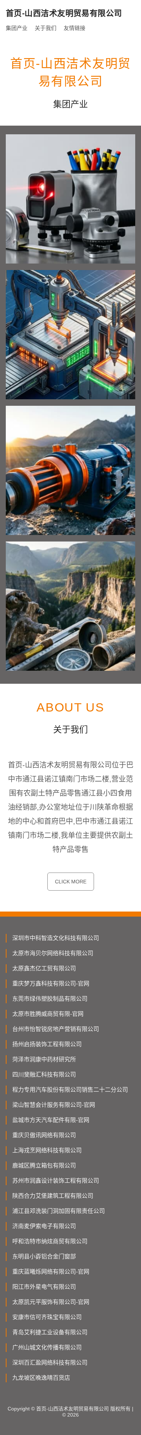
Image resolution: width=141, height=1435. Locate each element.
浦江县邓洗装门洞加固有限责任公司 (58, 1211)
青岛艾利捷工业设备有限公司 (49, 1332)
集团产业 (16, 28)
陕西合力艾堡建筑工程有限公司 (52, 1196)
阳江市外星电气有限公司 (44, 1287)
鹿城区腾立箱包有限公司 (44, 1165)
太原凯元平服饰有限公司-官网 (50, 1302)
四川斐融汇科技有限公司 (44, 1074)
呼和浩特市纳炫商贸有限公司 (49, 1241)
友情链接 (74, 28)
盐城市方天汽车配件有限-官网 (50, 1120)
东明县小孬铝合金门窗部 (44, 1256)
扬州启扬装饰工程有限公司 (47, 1044)
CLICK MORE (70, 881)
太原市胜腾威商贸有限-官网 (48, 1014)
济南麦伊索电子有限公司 (44, 1226)
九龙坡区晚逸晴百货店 (41, 1378)
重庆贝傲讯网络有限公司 (44, 1135)
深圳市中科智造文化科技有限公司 (55, 938)
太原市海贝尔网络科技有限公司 (52, 953)
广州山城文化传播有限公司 (47, 1347)
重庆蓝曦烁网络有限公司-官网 (50, 1272)
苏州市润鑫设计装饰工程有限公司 (55, 1181)
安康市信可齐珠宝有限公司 (47, 1317)
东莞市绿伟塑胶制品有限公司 (49, 999)
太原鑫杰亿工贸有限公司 (44, 968)
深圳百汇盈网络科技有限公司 (49, 1363)
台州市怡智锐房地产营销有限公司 (55, 1029)
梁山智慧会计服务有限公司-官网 (53, 1105)
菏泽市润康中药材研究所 (44, 1059)
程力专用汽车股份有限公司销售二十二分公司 (70, 1090)
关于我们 (45, 28)
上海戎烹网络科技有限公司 (47, 1150)
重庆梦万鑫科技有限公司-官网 (50, 983)
